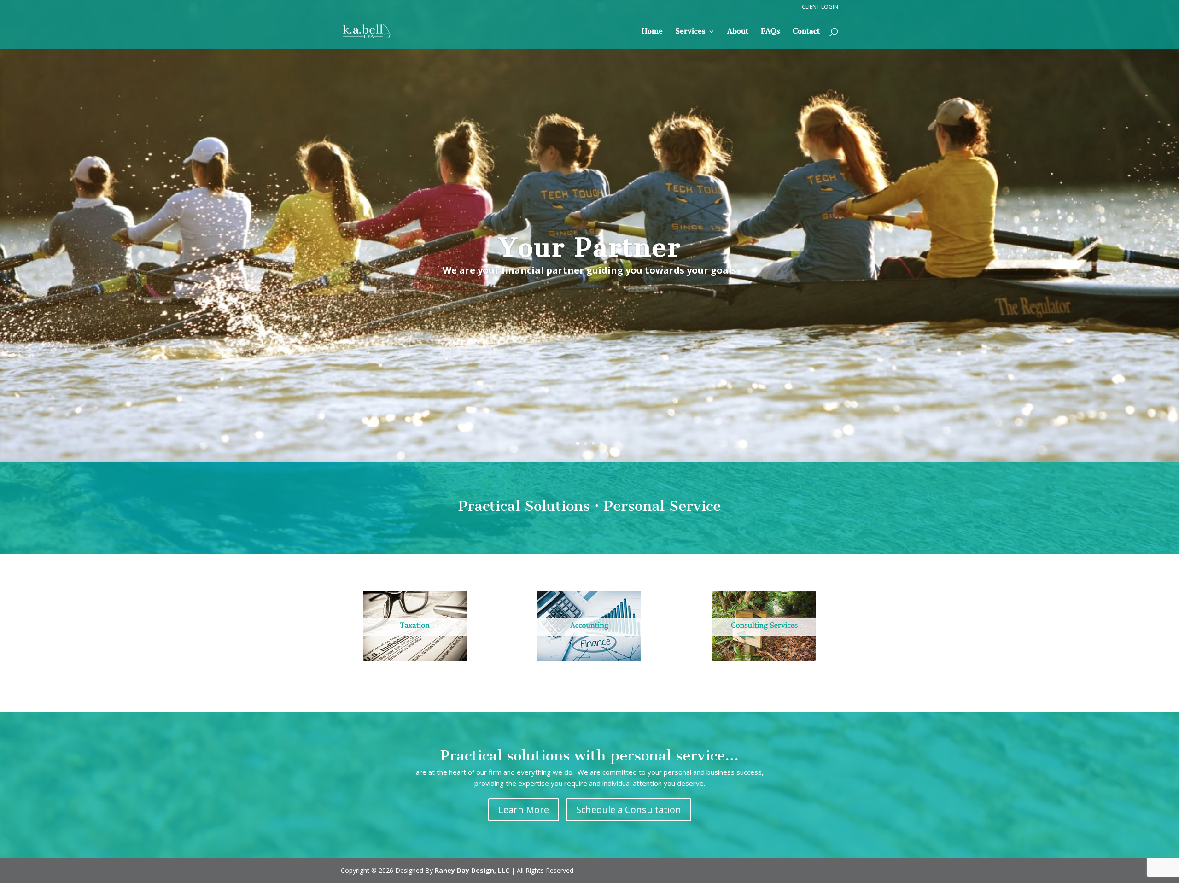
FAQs (770, 31)
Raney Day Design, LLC (472, 870)
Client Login (820, 7)
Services (690, 31)
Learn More (523, 809)
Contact (806, 31)
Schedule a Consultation (628, 809)
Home (652, 31)
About (737, 31)
